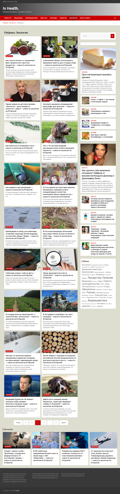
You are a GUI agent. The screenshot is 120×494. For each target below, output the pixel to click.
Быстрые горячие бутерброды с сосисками (102, 136)
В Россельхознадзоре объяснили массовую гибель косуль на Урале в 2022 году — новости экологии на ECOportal (58, 234)
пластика (93, 306)
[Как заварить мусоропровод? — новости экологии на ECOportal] (22, 174)
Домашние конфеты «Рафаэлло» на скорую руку (100, 125)
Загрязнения (87, 272)
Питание (53, 18)
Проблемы (85, 295)
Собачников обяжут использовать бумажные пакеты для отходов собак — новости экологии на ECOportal (59, 62)
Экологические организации (89, 303)
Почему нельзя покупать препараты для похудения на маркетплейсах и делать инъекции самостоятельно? (102, 203)
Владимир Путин (86, 267)
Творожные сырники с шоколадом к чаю (100, 112)
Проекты (91, 295)
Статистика (102, 297)
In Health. (11, 8)
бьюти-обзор (109, 303)
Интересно (100, 275)
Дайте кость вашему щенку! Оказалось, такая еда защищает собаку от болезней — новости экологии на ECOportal (57, 402)
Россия (110, 295)
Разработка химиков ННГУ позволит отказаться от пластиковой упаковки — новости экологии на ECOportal (73, 455)
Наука (100, 281)
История (107, 274)
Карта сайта (85, 18)
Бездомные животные (97, 265)
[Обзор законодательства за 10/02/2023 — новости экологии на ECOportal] (60, 260)
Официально (88, 289)
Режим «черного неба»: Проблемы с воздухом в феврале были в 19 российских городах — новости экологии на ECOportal (14, 457)
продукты (100, 306)
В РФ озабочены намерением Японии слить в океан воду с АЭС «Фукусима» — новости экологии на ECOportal (45, 455)
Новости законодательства (97, 282)
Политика (105, 289)
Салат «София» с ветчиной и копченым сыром (102, 100)
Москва (94, 281)
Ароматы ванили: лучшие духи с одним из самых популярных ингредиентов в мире (102, 218)
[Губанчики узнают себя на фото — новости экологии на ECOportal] (22, 260)
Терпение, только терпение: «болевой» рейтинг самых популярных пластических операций (102, 233)
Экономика (101, 303)
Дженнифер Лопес (100, 267)
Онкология (99, 286)
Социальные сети (92, 297)
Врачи (93, 267)
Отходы (106, 287)
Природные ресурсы (102, 292)
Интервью (92, 274)
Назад (18, 422)
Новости (7, 18)
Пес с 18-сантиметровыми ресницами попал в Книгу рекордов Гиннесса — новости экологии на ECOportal (58, 149)
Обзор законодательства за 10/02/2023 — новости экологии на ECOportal (58, 275)
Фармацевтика (31, 18)
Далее (64, 422)
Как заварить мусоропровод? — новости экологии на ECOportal (19, 188)
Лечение (107, 277)
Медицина (18, 18)
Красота (43, 18)
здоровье (86, 306)
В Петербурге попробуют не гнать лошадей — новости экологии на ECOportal (58, 316)
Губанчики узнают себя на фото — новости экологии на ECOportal (20, 274)
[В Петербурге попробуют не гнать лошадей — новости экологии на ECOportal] (60, 301)
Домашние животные (92, 269)
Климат (84, 278)
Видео (107, 265)
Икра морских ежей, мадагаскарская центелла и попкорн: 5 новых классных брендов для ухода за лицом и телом (102, 249)
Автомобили (86, 265)
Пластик (99, 289)
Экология (73, 18)
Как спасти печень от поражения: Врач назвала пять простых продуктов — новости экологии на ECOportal (20, 63)
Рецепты (63, 18)
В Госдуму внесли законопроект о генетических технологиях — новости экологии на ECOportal (22, 316)
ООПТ (102, 284)
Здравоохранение (99, 272)
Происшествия (101, 295)
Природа (90, 292)
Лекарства (94, 277)
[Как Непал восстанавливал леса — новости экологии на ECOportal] (22, 132)
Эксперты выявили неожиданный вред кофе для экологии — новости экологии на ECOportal (58, 106)
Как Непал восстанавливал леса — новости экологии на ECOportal (21, 147)
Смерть (83, 297)
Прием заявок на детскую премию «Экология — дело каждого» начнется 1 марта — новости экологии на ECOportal (22, 107)
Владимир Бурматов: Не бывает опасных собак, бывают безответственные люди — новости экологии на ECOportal (21, 402)
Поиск (112, 36)
